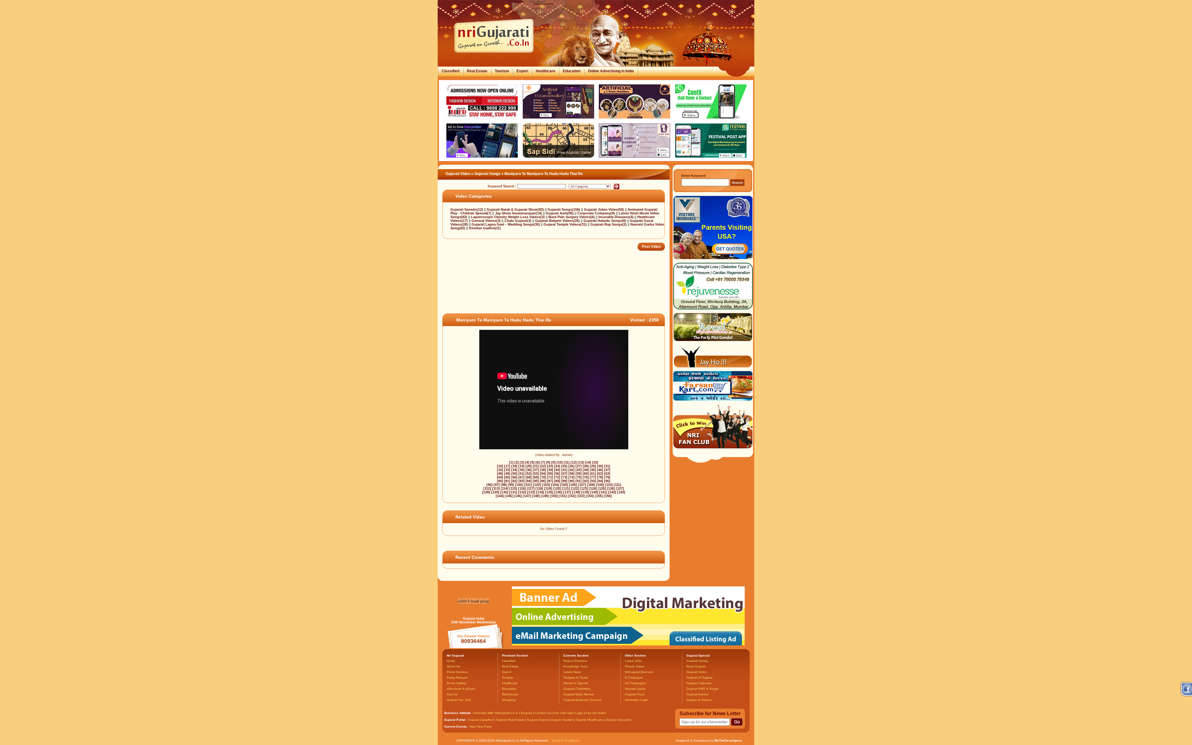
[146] (518, 496)
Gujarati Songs (487, 174)
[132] (522, 492)
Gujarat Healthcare (589, 719)
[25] (564, 466)
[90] (571, 481)
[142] (612, 492)
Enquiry (527, 713)
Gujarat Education (619, 719)
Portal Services (457, 672)
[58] (571, 473)
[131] (513, 492)
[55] (550, 473)
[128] (486, 492)
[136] (558, 492)
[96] (489, 485)
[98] (504, 485)
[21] (536, 466)
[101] (528, 485)
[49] (507, 473)
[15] (595, 462)
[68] (529, 477)
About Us (453, 666)
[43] (579, 470)
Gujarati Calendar (698, 683)
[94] (600, 481)
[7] (543, 462)
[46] (600, 470)
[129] (495, 492)
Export (522, 71)
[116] (522, 488)
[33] (507, 470)
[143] (621, 492)
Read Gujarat (696, 666)
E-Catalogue (634, 677)
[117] (531, 488)
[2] (516, 462)
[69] (536, 477)
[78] (600, 477)
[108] (591, 485)
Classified (450, 71)
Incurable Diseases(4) (616, 217)
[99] (511, 485)
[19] (521, 466)
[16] (500, 466)
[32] (500, 470)
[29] (593, 466)
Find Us (452, 694)
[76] (586, 477)
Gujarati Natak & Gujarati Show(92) (516, 209)
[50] (514, 473)
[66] (514, 477)
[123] (584, 488)
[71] (550, 477)
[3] (522, 462)
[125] (602, 488)
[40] (557, 470)
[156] (608, 496)
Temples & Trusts (575, 677)
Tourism (502, 71)
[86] (543, 481)
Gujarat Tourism (562, 719)
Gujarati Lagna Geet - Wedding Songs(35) (506, 224)
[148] (536, 496)
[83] (521, 481)
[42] (571, 470)
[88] (557, 481)
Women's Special (575, 683)
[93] (593, 481)
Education (571, 71)
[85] (536, 481)
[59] (579, 473)
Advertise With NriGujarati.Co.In (495, 713)
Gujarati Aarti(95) (560, 213)
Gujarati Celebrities (576, 688)
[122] (575, 488)
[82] (514, 481)
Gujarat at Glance (699, 700)
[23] (550, 466)
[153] (581, 496)
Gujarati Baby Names (578, 694)
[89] (564, 481)
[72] (557, 477)
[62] (600, 473)
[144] (500, 496)
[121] (566, 488)
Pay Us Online (596, 713)
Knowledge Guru (575, 666)
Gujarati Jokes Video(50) (604, 209)
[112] (487, 488)
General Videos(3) (487, 220)
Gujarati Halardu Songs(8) (605, 220)
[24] (557, 466)
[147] (527, 496)
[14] (588, 462)
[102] (537, 485)
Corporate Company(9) (596, 213)
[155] (599, 496)
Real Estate (477, 71)
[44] (586, 470)
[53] (536, 473)
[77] (593, 477)
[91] (579, 481)
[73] (564, 477)
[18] (514, 466)
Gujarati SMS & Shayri (702, 688)
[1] (511, 462)
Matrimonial (510, 694)
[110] (609, 485)
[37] (536, 470)
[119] (548, 488)
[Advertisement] (555, 293)
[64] (500, 477)
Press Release (457, 677)
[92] (586, 481)
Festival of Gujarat (699, 677)
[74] (571, 477)
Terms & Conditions (565, 740)
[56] (557, 473)
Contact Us (543, 713)
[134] (540, 492)
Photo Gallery (456, 683)
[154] (590, 496)
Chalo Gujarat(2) (518, 220)
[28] (586, 466)
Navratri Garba (635, 688)
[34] (514, 470)
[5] (532, 462)
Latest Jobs (633, 660)
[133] (531, 492)
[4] (527, 462)
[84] (529, 481)
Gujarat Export (537, 719)
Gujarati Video (457, 174)
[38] (543, 470)
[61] (593, 473)
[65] (507, 477)
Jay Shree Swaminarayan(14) (519, 213)
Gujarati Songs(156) (564, 209)
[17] (507, 466)
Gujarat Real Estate (510, 719)
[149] (545, 496)
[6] (537, 462)
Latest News (572, 672)
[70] (543, 477)
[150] (554, 496)
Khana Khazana (575, 660)
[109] (600, 485)
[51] (521, 473)
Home (451, 660)
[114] (504, 488)
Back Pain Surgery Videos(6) (572, 217)
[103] (546, 485)
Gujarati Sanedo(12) (467, 209)
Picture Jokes (634, 666)
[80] (500, 481)
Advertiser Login (636, 700)
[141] (603, 492)
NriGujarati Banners (639, 672)
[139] (585, 492)
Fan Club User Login (568, 713)
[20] (529, 466)
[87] (550, 481)
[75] (579, 477)
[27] (579, 466)
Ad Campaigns (635, 683)
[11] (567, 462)
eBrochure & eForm (461, 688)
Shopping (509, 700)
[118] (539, 488)
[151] (563, 496)
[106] (573, 485)
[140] (594, 492)
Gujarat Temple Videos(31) (566, 224)
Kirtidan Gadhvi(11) (485, 228)
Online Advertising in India (611, 71)
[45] (593, 470)
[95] (607, 481)
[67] (521, 477)
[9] (553, 462)
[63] (607, 473)
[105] (564, 485)
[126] (611, 488)
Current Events (455, 726)
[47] (607, 470)
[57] (564, 473)
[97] (497, 485)
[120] (557, 488)
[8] (548, 462)
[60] (586, 473)
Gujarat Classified (480, 719)
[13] (581, 462)
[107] (582, 485)
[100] (519, 485)
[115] (513, 488)
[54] (543, 473)
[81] (507, 481)
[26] (571, 466)
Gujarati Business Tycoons (582, 700)
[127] (620, 488)
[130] (504, 492)
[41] (564, 470)
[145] (509, 496)
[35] (521, 470)
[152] (572, 496)
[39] (550, 470)
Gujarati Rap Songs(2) (609, 224)
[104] (555, 485)
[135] (549, 492)
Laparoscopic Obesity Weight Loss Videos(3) (508, 217)
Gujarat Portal (454, 719)
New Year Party (481, 726)
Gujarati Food (634, 694)
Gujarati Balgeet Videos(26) (558, 220)
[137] (567, 492)
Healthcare (545, 71)
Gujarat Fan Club (459, 700)
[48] (500, 473)
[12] (574, 462)
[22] (543, 466)
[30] (600, 466)
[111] (617, 485)
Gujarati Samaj (696, 660)
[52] (529, 473)
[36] (529, 470)
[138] (576, 492)
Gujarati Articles (697, 694)
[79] (607, 477)
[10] (560, 462)
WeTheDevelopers (728, 740)
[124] (593, 488)
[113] (496, 488)
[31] (607, 466)
